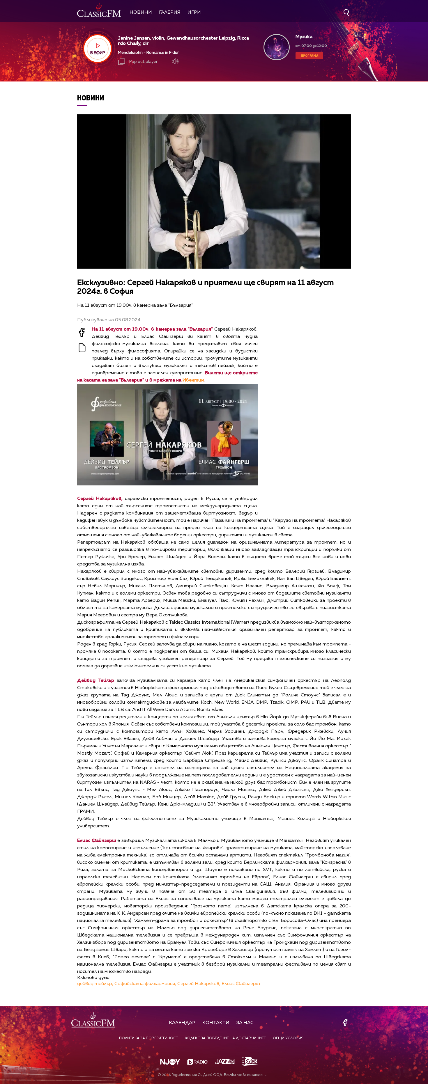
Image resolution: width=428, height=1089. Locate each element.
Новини (141, 12)
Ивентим (193, 380)
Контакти (215, 1023)
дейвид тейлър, (95, 984)
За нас (245, 1023)
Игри (194, 12)
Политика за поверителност (148, 1038)
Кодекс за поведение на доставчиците (225, 1038)
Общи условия (288, 1038)
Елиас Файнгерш (241, 984)
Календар (182, 1023)
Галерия (170, 12)
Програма (309, 55)
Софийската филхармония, (145, 984)
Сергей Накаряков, (198, 984)
